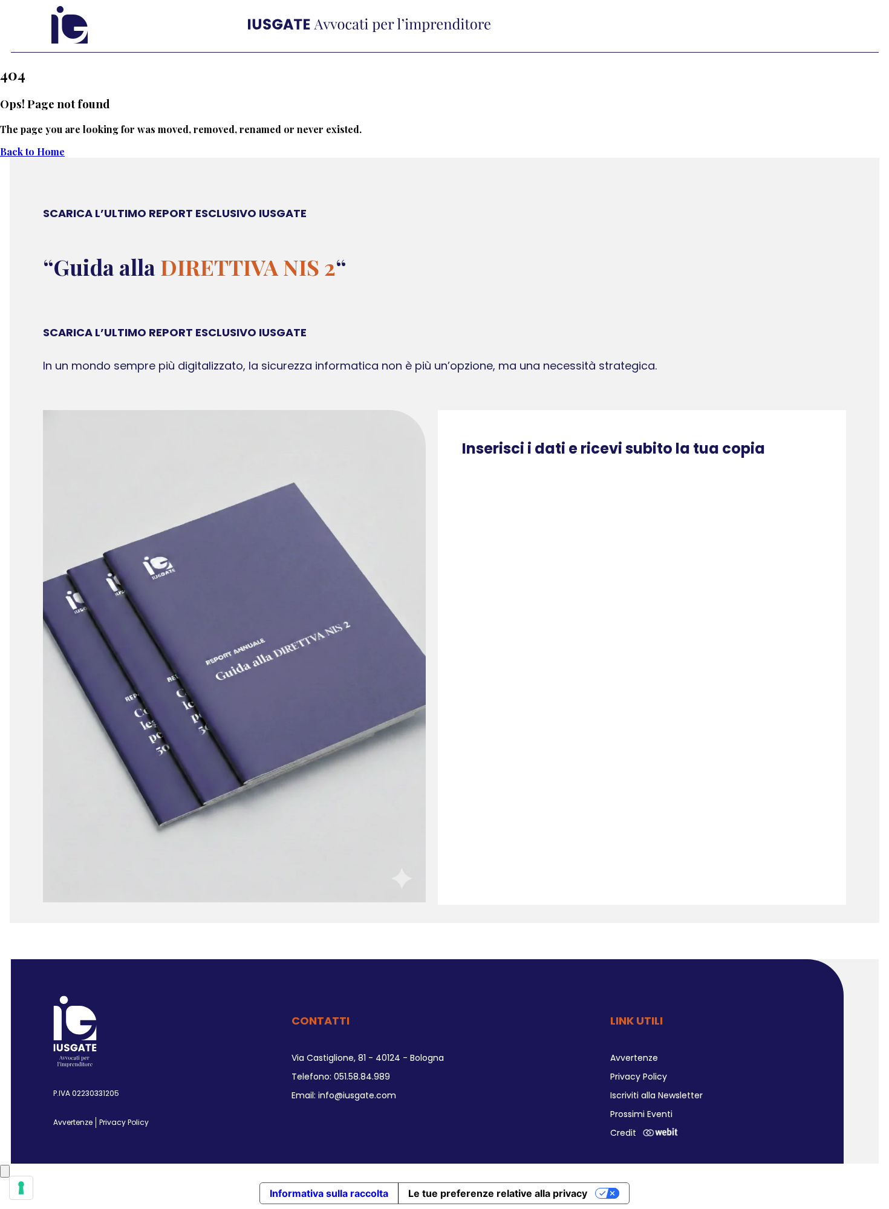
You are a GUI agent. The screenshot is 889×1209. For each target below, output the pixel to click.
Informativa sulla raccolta (329, 1193)
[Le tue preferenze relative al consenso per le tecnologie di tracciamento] (21, 1187)
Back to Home (32, 151)
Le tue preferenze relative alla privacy (497, 1193)
